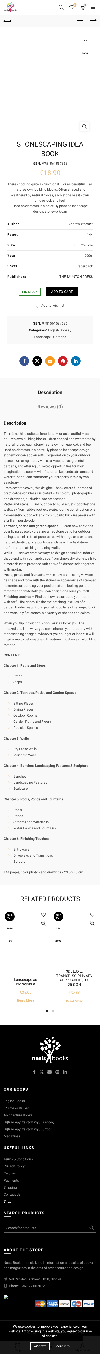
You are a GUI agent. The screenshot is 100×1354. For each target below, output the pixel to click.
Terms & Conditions (18, 1159)
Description (50, 392)
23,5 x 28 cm (83, 245)
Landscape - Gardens (50, 337)
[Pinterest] (63, 361)
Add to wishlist (53, 305)
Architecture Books (18, 1115)
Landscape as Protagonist (25, 981)
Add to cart (62, 292)
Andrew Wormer (80, 224)
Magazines (12, 1136)
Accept (40, 1346)
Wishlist (74, 5)
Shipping (10, 1187)
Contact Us (12, 1194)
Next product (93, 20)
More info (62, 1346)
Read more (25, 1000)
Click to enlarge (84, 126)
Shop (7, 1201)
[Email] (50, 361)
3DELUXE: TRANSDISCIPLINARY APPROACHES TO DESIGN (74, 978)
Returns (10, 1173)
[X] (37, 361)
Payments (11, 1180)
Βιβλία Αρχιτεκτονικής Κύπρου (28, 1129)
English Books (58, 330)
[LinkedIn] (76, 361)
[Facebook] (24, 361)
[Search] (61, 7)
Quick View (43, 923)
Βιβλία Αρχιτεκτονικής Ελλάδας (29, 1122)
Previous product (81, 20)
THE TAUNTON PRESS (76, 277)
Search (91, 1228)
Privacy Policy (14, 1166)
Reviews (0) (50, 407)
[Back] (7, 20)
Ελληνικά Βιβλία (16, 1108)
